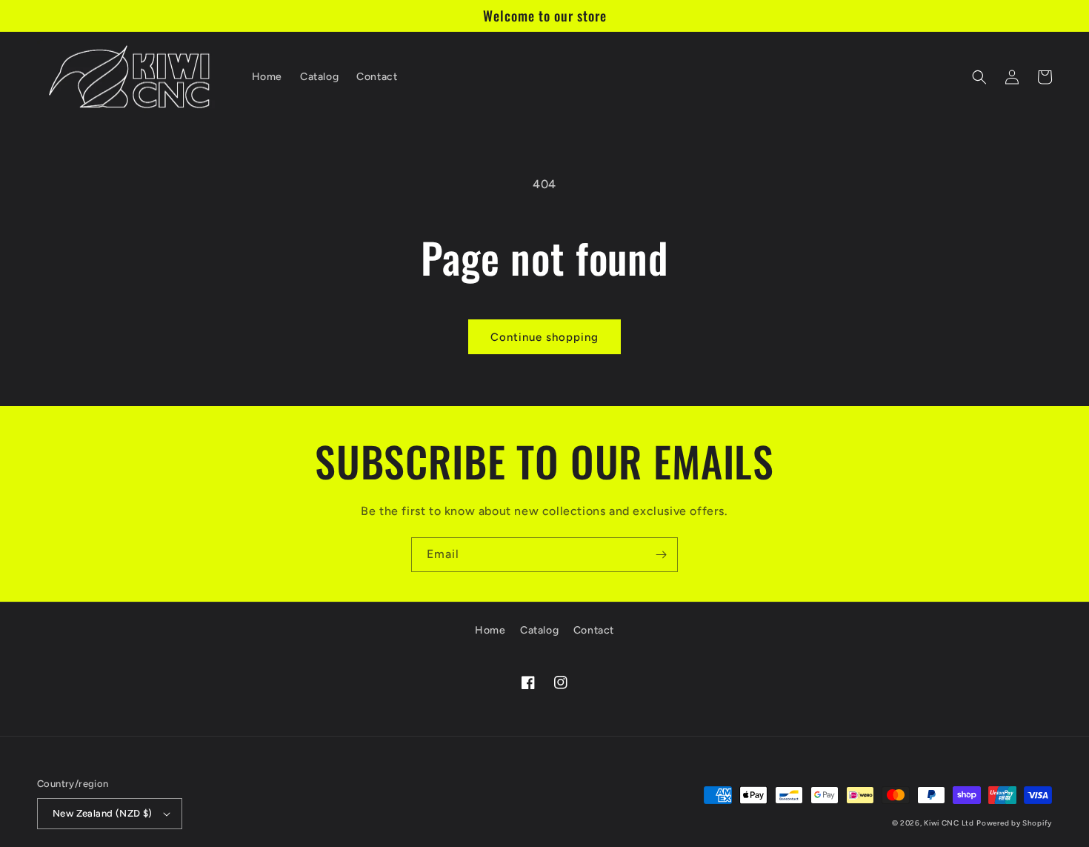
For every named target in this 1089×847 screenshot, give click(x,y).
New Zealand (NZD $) (103, 813)
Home (490, 630)
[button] (979, 77)
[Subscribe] (661, 554)
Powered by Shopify (1014, 823)
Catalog (539, 630)
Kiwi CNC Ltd (948, 823)
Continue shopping (544, 337)
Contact (593, 630)
